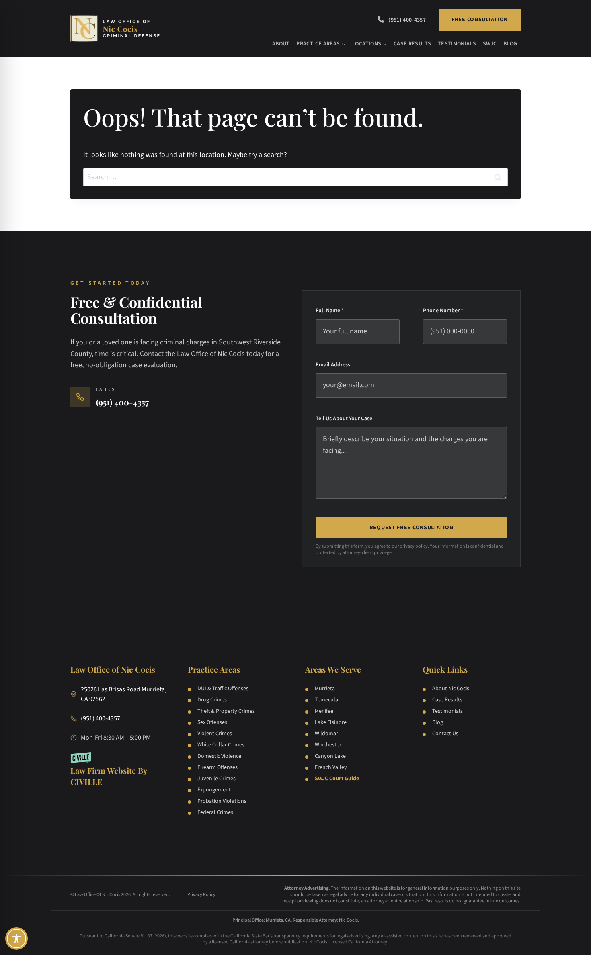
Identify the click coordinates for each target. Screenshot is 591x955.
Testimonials (457, 44)
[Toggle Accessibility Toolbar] (16, 938)
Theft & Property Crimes (226, 711)
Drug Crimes (212, 700)
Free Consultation (479, 20)
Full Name (330, 311)
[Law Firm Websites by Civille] (119, 769)
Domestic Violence (219, 756)
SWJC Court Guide (337, 779)
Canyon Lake (330, 756)
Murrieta (325, 689)
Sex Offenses (212, 722)
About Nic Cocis (450, 689)
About (281, 44)
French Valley (331, 767)
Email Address (333, 365)
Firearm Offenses (217, 767)
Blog (510, 44)
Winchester (328, 745)
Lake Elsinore (331, 722)
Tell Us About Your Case (344, 419)
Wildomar (326, 734)
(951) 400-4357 (407, 20)
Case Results (412, 44)
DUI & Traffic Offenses (222, 689)
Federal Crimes (215, 812)
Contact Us (445, 734)
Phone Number (443, 311)
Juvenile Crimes (216, 779)
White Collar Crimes (220, 745)
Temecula (326, 700)
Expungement (214, 790)
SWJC (490, 44)
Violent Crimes (214, 734)
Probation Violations (221, 801)
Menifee (324, 711)
